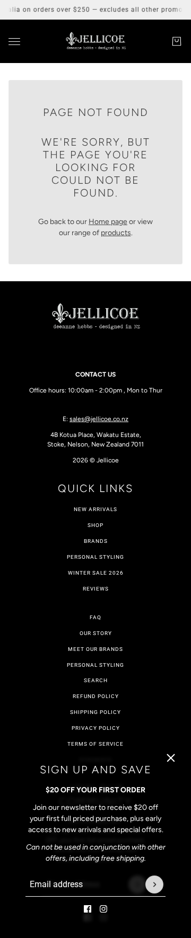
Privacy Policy (96, 728)
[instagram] (103, 909)
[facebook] (87, 909)
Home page (108, 221)
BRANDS (96, 541)
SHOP (95, 525)
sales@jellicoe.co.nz (99, 419)
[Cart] (177, 41)
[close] (171, 758)
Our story (96, 633)
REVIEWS (96, 589)
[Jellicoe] (95, 41)
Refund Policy (96, 696)
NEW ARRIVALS (95, 509)
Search (96, 680)
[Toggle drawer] (14, 41)
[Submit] (154, 885)
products (116, 232)
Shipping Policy (95, 712)
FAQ (95, 617)
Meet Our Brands (95, 649)
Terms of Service (95, 744)
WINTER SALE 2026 (96, 573)
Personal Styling (95, 557)
